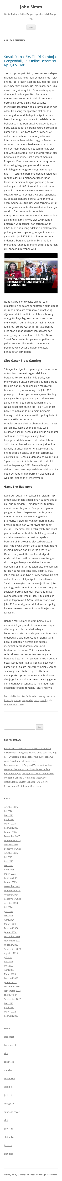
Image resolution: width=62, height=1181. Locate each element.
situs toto (9, 1061)
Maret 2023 (10, 974)
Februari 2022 (11, 1015)
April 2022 (9, 1007)
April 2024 (9, 919)
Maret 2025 (10, 873)
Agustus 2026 (11, 806)
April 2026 (9, 819)
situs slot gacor (11, 1111)
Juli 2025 (8, 857)
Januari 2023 (10, 982)
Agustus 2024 (11, 903)
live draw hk (10, 1045)
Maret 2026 (10, 823)
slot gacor (9, 1036)
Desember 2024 (12, 886)
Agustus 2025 (11, 852)
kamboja (8, 700)
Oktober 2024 (11, 894)
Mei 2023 (8, 965)
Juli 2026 (8, 811)
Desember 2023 (12, 936)
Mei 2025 (8, 865)
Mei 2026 (8, 815)
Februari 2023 (11, 978)
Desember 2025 (12, 836)
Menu (31, 27)
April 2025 (9, 869)
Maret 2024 (10, 923)
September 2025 (12, 848)
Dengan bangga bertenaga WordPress (38, 1174)
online (17, 700)
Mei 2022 (8, 1003)
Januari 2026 (10, 832)
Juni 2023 (8, 961)
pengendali (27, 700)
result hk (8, 1086)
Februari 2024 (11, 928)
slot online (9, 1078)
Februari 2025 (11, 877)
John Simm (31, 7)
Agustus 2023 (11, 953)
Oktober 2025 (11, 844)
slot (6, 1053)
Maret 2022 (10, 1011)
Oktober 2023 (11, 944)
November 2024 (12, 890)
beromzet (51, 696)
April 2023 (9, 969)
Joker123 (8, 1128)
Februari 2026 (11, 827)
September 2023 (12, 949)
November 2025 (12, 840)
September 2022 (12, 999)
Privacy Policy (10, 1174)
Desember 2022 (12, 986)
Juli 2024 (8, 907)
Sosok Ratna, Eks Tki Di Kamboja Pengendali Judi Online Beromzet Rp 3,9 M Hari (30, 60)
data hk (8, 1070)
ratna (36, 700)
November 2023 (12, 940)
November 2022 (12, 990)
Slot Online (27, 696)
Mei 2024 (8, 915)
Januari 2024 (10, 932)
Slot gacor (9, 1153)
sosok (43, 700)
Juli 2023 (8, 957)
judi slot (8, 1095)
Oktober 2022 (11, 994)
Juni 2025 (8, 861)
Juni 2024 (8, 911)
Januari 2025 (10, 882)
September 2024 (12, 898)
